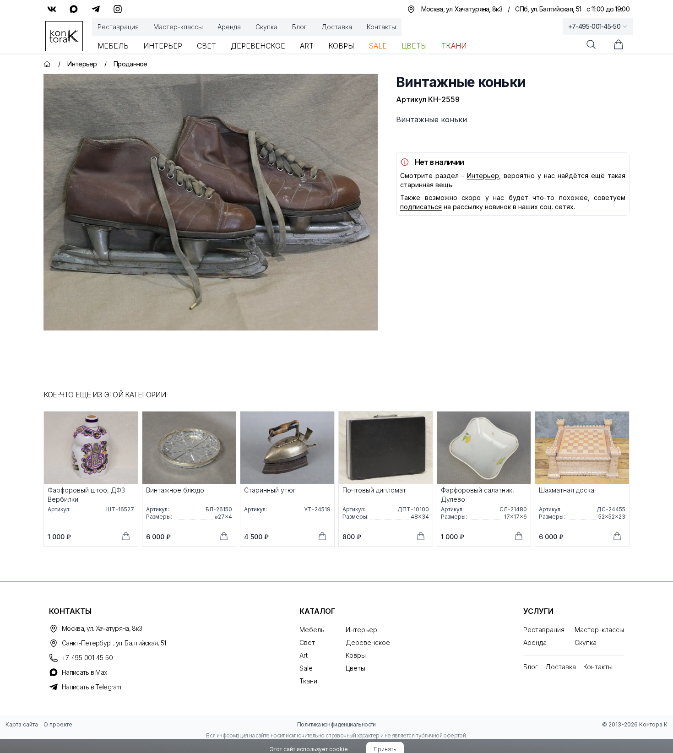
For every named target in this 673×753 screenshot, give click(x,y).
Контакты (381, 27)
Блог (299, 27)
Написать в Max (84, 672)
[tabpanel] (210, 202)
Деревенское (258, 45)
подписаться (421, 207)
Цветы (414, 45)
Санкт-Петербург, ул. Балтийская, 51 (114, 643)
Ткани (454, 45)
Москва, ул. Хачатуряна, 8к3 (102, 628)
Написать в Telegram (91, 687)
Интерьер (162, 45)
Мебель (113, 45)
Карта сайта (21, 724)
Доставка (336, 27)
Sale (378, 45)
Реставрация (118, 27)
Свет (206, 45)
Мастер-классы (178, 27)
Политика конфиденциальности (336, 724)
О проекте (57, 724)
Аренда (229, 27)
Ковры (341, 45)
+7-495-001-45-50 (594, 26)
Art (307, 45)
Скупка (266, 27)
